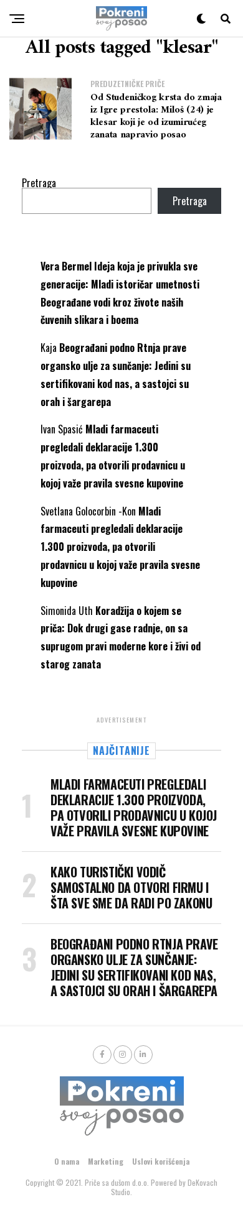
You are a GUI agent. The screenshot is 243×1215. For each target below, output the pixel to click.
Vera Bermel (66, 266)
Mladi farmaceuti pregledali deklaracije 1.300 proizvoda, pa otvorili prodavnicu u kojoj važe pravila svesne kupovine (120, 547)
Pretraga (39, 182)
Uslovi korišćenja (160, 1161)
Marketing (105, 1161)
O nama (66, 1161)
